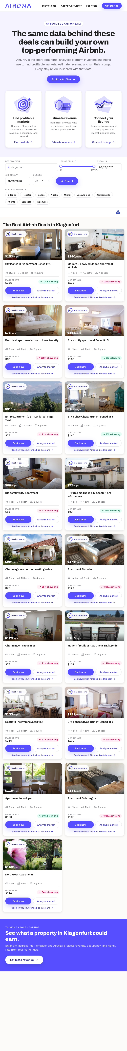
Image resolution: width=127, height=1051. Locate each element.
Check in (102, 161)
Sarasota (26, 201)
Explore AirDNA (63, 79)
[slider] (60, 166)
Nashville (42, 201)
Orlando (12, 195)
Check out (11, 175)
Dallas (41, 195)
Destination (12, 161)
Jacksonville (103, 195)
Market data (49, 5)
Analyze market (46, 290)
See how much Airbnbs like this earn (32, 297)
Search (67, 181)
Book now (18, 290)
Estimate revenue (24, 960)
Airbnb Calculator (71, 5)
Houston (27, 195)
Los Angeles (83, 195)
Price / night (68, 161)
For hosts (91, 5)
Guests (37, 175)
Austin (54, 195)
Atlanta (11, 201)
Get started (111, 5)
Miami (67, 195)
